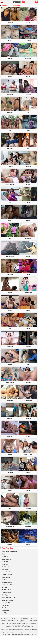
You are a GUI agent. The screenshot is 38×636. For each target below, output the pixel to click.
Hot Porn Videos (7, 603)
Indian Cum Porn (7, 559)
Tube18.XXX (5, 556)
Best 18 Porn (6, 610)
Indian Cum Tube (7, 572)
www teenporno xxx (8, 597)
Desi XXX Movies (7, 574)
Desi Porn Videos (7, 600)
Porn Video (5, 569)
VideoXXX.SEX (6, 577)
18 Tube (4, 613)
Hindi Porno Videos (8, 585)
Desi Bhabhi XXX (7, 592)
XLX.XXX (4, 608)
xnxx (3, 554)
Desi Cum (5, 564)
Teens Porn (5, 605)
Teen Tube (5, 595)
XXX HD (4, 587)
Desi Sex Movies (7, 590)
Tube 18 (4, 579)
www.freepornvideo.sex (9, 551)
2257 (7, 629)
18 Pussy (5, 562)
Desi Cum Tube (6, 567)
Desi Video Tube (7, 582)
